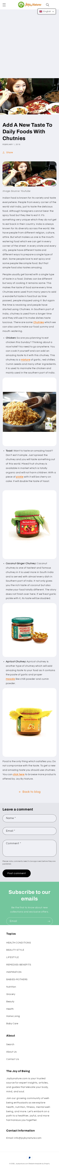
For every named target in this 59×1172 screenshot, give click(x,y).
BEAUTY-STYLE (15, 950)
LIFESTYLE (12, 957)
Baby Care (12, 1023)
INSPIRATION (14, 972)
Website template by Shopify (39, 1163)
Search (10, 1044)
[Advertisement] (29, 47)
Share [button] (9, 152)
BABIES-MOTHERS (17, 979)
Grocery (10, 994)
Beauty (10, 1001)
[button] (4, 4)
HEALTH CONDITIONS (18, 943)
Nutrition (11, 987)
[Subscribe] (49, 921)
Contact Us (12, 1059)
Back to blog (31, 791)
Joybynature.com (22, 1163)
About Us (11, 1052)
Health (10, 1009)
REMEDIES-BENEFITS (18, 965)
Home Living (13, 1016)
